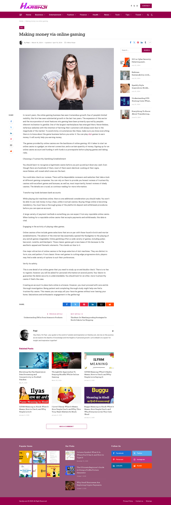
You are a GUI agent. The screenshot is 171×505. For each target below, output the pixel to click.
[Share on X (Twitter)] (134, 42)
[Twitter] (11, 127)
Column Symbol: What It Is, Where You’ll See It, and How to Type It (90, 455)
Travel (138, 15)
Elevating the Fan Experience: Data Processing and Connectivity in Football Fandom (32, 375)
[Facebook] (11, 121)
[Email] (11, 145)
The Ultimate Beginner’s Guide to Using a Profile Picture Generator (90, 470)
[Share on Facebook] (130, 42)
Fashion (70, 15)
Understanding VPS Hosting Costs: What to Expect (141, 99)
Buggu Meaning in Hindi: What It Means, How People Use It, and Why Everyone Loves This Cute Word (99, 410)
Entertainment (55, 15)
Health (95, 15)
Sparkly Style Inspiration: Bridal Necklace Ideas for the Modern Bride (141, 86)
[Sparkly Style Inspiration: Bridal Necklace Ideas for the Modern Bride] (125, 88)
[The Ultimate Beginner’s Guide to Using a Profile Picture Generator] (70, 470)
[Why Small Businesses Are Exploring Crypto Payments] (70, 485)
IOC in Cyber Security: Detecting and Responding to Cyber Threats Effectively (141, 60)
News (106, 15)
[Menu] (21, 15)
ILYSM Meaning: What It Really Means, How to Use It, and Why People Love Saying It (98, 374)
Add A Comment (66, 426)
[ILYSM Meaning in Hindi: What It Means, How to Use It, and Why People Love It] (34, 395)
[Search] (148, 14)
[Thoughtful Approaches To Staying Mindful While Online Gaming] (66, 360)
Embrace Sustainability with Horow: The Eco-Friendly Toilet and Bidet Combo (140, 73)
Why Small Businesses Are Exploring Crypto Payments (89, 483)
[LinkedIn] (11, 133)
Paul (27, 42)
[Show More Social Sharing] (150, 42)
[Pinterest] (11, 139)
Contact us (139, 501)
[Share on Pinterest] (138, 42)
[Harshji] (33, 6)
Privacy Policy (128, 501)
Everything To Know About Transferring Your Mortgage (141, 112)
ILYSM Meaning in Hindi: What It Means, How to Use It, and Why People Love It (34, 409)
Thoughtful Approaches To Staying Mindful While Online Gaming (65, 374)
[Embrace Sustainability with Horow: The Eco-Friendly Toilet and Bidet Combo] (125, 75)
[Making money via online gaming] (66, 79)
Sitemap (149, 501)
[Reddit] (11, 151)
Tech (117, 15)
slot (90, 134)
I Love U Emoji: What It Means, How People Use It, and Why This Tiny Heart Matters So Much (66, 409)
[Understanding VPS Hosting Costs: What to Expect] (125, 101)
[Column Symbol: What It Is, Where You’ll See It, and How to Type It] (70, 455)
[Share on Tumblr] (145, 42)
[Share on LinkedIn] (141, 42)
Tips (127, 15)
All (21, 27)
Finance (83, 15)
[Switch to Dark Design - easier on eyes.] (151, 15)
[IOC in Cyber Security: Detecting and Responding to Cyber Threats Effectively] (125, 62)
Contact (146, 6)
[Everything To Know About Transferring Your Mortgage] (125, 114)
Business (39, 15)
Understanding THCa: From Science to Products (43, 317)
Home (28, 15)
